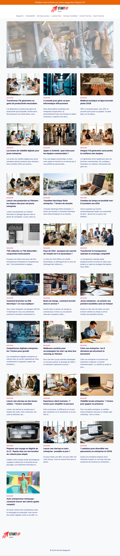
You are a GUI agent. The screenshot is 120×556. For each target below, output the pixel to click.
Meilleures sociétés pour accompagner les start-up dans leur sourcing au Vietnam (59, 351)
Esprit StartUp (98, 16)
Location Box (56, 16)
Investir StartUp (85, 16)
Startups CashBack (70, 16)
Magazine (19, 16)
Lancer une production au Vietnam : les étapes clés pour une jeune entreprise (23, 203)
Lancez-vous (61, 53)
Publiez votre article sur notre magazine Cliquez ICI (60, 2)
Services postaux (43, 16)
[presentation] (23, 84)
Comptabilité (30, 16)
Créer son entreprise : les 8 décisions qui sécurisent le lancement (92, 351)
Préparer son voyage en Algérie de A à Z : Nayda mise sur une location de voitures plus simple (23, 451)
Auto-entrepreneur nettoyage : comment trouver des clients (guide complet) (23, 502)
